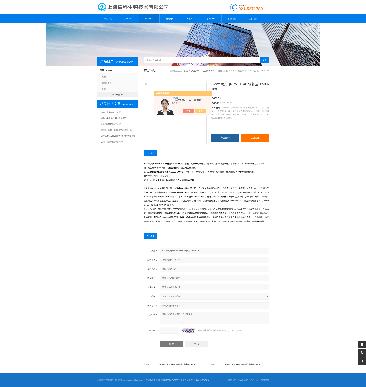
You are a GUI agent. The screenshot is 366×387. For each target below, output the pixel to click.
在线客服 (254, 137)
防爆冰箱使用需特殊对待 (112, 142)
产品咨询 (225, 137)
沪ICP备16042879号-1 (199, 380)
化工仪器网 (243, 380)
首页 (186, 71)
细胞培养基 (107, 83)
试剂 (104, 76)
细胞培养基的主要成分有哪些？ (115, 118)
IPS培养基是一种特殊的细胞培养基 (116, 130)
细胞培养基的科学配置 (111, 112)
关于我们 (128, 18)
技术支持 (190, 18)
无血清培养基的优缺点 (111, 124)
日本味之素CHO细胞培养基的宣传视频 (118, 136)
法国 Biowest (106, 70)
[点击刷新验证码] (188, 330)
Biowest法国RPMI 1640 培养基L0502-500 (178, 364)
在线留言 (232, 18)
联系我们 (253, 18)
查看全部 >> (117, 94)
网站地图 (265, 380)
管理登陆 (254, 380)
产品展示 (149, 18)
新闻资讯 (170, 18)
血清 (104, 89)
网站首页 (108, 18)
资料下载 (211, 18)
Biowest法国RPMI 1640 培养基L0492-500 (243, 364)
